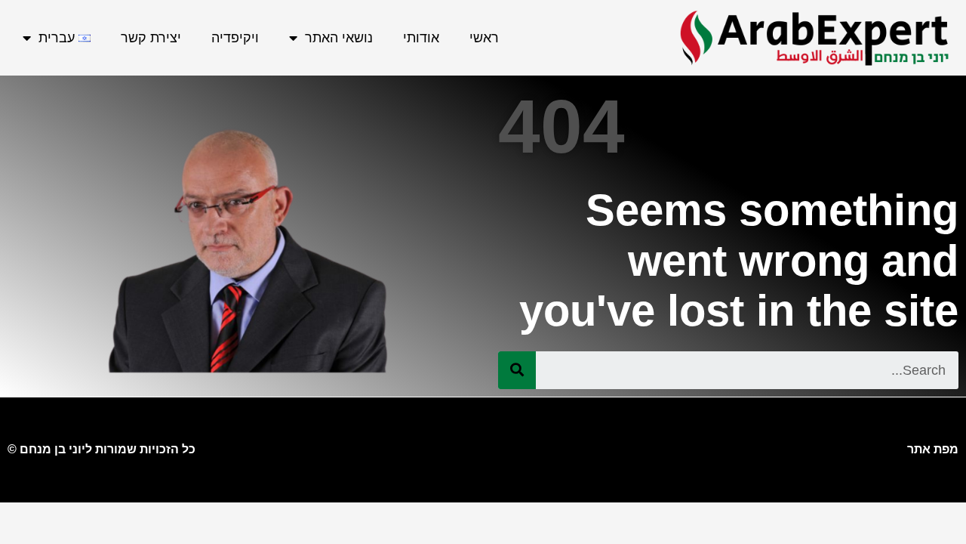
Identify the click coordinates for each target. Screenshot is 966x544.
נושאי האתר (339, 37)
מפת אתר (932, 449)
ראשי (484, 37)
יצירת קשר (151, 37)
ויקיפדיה (235, 37)
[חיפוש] (517, 370)
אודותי (421, 37)
